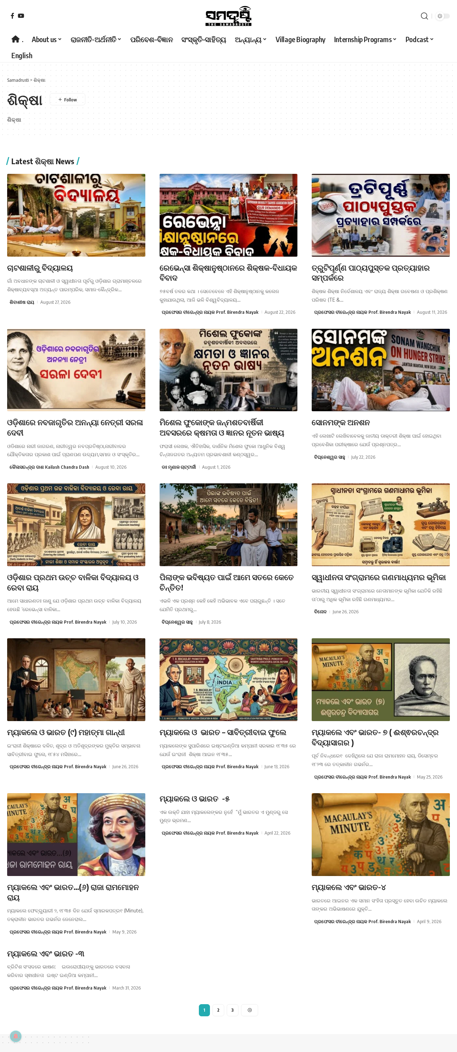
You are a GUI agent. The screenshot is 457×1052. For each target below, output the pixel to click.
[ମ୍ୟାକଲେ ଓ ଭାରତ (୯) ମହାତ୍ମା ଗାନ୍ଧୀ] (76, 679)
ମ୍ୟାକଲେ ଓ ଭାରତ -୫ (195, 798)
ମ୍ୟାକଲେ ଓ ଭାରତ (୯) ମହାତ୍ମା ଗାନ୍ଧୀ (66, 732)
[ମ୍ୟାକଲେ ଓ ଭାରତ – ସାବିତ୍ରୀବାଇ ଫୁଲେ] (229, 679)
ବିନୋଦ (320, 611)
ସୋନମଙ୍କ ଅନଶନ (341, 422)
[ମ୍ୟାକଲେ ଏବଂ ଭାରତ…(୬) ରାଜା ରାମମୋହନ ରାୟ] (76, 834)
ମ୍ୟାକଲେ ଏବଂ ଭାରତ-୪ (349, 887)
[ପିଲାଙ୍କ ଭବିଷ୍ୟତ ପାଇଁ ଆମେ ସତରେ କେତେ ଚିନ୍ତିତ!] (229, 524)
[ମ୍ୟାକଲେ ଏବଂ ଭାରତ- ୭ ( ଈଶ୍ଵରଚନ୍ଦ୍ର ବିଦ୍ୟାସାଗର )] (381, 679)
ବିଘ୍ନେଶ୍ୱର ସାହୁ (329, 457)
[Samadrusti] (228, 16)
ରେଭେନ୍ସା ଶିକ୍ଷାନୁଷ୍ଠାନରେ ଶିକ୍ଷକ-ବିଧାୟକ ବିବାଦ (228, 272)
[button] (424, 16)
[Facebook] (12, 16)
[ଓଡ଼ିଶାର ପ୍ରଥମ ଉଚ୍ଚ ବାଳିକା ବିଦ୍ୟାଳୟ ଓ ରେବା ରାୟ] (76, 524)
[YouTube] (21, 16)
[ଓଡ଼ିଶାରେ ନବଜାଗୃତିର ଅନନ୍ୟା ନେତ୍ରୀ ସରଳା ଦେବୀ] (76, 370)
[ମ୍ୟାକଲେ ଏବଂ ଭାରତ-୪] (381, 834)
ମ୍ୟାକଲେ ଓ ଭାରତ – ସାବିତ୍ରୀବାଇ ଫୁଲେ (223, 732)
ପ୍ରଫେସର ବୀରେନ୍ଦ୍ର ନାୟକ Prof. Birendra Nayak (210, 312)
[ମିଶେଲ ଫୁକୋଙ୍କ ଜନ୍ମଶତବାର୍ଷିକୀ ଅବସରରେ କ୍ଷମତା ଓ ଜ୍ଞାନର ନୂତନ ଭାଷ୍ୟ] (229, 370)
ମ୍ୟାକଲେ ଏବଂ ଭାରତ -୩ (45, 953)
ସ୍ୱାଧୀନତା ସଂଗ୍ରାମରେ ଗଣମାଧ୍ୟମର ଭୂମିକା (379, 577)
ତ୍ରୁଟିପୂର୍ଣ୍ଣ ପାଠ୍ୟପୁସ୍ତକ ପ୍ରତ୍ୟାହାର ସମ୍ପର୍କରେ (371, 272)
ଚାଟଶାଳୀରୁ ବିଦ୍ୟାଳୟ (40, 267)
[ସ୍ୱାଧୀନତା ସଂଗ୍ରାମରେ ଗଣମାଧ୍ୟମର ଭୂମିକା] (381, 524)
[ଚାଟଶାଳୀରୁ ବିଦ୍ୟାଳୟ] (76, 215)
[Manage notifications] (15, 1036)
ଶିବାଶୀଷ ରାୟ (22, 302)
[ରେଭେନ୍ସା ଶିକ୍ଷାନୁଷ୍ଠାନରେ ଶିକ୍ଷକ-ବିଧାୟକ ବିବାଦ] (229, 215)
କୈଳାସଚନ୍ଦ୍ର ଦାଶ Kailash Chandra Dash (49, 467)
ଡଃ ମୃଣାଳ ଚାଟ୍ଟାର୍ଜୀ (179, 467)
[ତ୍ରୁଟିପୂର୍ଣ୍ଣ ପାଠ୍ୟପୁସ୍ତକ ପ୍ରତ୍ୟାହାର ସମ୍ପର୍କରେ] (381, 215)
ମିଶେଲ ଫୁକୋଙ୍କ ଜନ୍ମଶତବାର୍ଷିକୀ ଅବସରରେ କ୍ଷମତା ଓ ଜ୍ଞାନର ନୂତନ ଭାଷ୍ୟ (222, 427)
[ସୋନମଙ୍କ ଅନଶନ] (381, 370)
